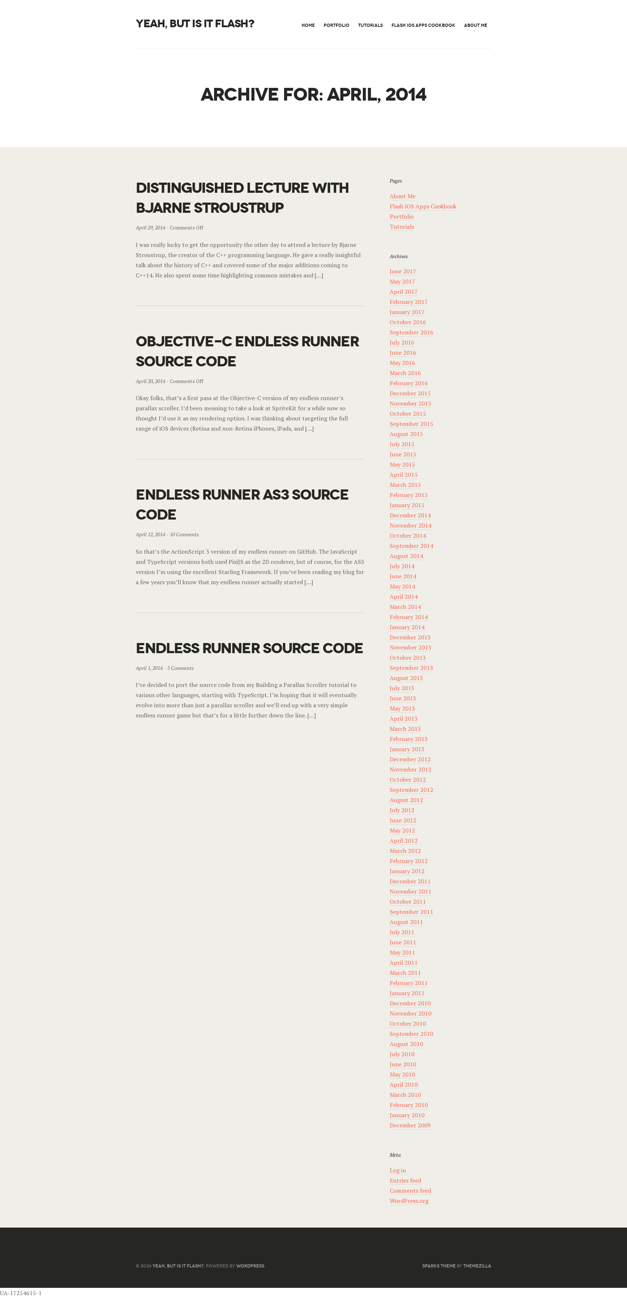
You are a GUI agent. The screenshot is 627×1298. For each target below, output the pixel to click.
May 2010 (402, 1074)
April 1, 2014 (149, 667)
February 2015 (409, 495)
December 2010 (410, 1003)
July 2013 (402, 688)
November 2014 (410, 525)
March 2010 (405, 1095)
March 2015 (405, 485)
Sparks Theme (439, 1266)
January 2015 (407, 505)
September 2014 (411, 546)
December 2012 (410, 759)
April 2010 (404, 1085)
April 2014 (404, 597)
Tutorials (370, 25)
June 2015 (403, 454)
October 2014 (408, 536)
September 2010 (411, 1034)
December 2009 (410, 1125)
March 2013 (405, 729)
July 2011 (402, 932)
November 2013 (410, 647)
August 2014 (406, 556)
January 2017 (407, 312)
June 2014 (403, 576)
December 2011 (410, 881)
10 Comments (184, 534)
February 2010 (409, 1105)
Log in (398, 1170)
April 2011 (404, 963)
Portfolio (336, 25)
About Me (475, 25)
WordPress (250, 1266)
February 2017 (409, 302)
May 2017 (402, 281)
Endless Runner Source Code (249, 648)
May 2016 (402, 363)
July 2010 (402, 1054)
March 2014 (405, 607)
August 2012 (406, 800)
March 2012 (405, 851)
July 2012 (402, 810)
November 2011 (410, 891)
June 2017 (403, 271)
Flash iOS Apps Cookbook (423, 25)
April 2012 (404, 841)
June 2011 (403, 942)
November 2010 (410, 1013)
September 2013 (411, 668)
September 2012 (411, 790)
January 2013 (407, 749)
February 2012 (409, 861)
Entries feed (405, 1180)
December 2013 (410, 637)
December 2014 (410, 515)
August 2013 (406, 678)
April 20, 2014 (150, 381)
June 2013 (403, 698)
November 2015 (410, 403)
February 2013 (409, 739)
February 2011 (409, 983)
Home (308, 25)
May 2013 (402, 708)
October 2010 (408, 1024)
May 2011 (402, 952)
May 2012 (402, 830)
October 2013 (408, 658)
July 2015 (402, 444)
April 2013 (404, 719)
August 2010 (406, 1044)
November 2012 (410, 769)
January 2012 (407, 871)
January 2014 (407, 627)
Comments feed (410, 1191)
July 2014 (402, 566)
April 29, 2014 (150, 227)
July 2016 (402, 342)
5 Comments (180, 667)
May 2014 (402, 586)
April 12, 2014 (150, 534)
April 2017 (404, 292)
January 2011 (407, 993)
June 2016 (403, 353)
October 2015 (408, 414)
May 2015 (402, 464)
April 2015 (404, 475)
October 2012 (408, 780)
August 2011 (406, 922)
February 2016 (409, 383)
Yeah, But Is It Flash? (195, 23)
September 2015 (411, 424)
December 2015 (410, 393)
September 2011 (411, 912)
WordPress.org (409, 1201)
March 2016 (405, 373)
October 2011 (408, 902)
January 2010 (407, 1115)
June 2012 (403, 820)
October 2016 (408, 322)
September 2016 (411, 332)
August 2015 (406, 434)
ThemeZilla (477, 1266)
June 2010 (403, 1064)
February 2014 (409, 617)
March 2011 (405, 973)
